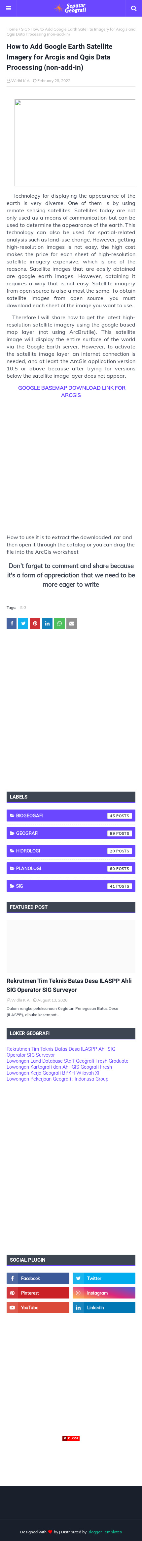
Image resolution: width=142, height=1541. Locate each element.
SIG (24, 29)
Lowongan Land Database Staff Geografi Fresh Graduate (67, 1061)
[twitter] (104, 1278)
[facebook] (38, 1278)
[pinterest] (38, 1293)
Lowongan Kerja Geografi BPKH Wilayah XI (53, 1073)
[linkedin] (104, 1307)
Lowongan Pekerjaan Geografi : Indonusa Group (57, 1079)
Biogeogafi (65, 815)
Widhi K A (20, 80)
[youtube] (38, 1307)
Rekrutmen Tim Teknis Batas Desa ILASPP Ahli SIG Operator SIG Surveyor (69, 985)
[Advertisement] (71, 462)
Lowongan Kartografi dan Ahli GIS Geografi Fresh (59, 1067)
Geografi (65, 833)
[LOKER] (71, 946)
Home (12, 29)
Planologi (65, 868)
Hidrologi (65, 850)
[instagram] (104, 1293)
